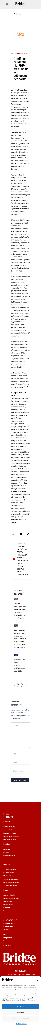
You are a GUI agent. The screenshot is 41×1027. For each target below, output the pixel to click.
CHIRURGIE (21, 544)
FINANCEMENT (22, 555)
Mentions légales (21, 1024)
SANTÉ (19, 563)
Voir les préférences (20, 1019)
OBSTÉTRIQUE (22, 561)
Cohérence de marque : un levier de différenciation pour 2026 (19, 665)
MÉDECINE (21, 558)
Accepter (20, 1006)
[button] (37, 980)
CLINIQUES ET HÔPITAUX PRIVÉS (22, 549)
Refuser (20, 1013)
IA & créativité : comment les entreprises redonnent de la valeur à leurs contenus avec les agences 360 (20, 638)
